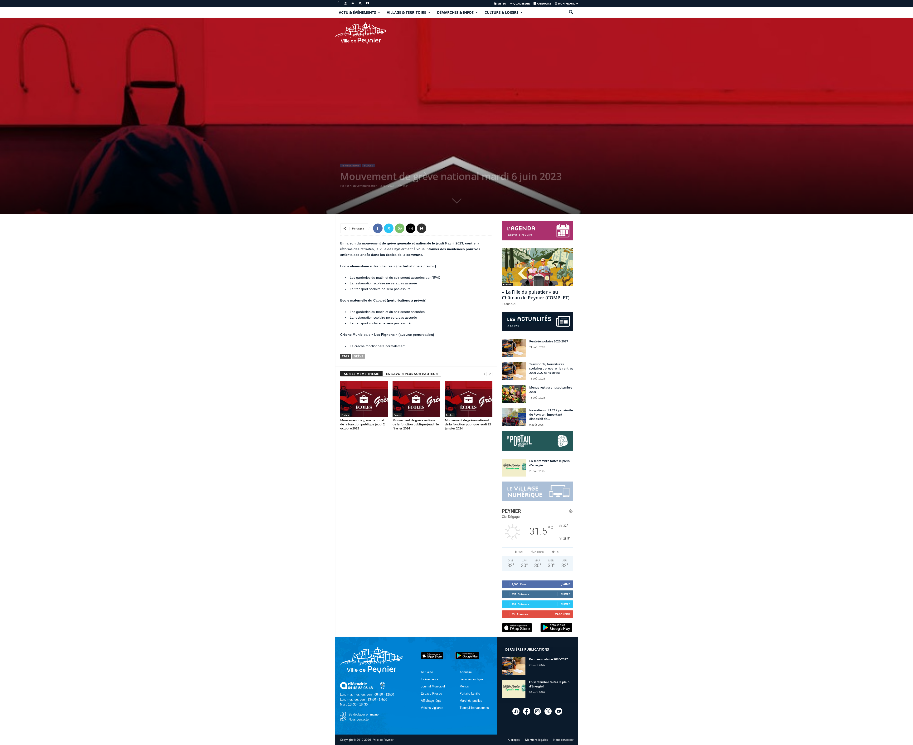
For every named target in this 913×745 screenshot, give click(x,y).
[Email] (410, 228)
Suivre (565, 594)
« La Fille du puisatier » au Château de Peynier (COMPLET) (535, 295)
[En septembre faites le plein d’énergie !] (514, 468)
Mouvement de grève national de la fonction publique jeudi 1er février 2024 (416, 424)
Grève (358, 356)
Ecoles (368, 165)
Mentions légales (536, 740)
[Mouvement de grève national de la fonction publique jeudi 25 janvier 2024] (468, 399)
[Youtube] (367, 3)
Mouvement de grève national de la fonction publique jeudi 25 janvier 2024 (468, 424)
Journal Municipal (433, 686)
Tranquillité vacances (474, 708)
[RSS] (353, 3)
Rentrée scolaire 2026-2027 (548, 341)
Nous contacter (359, 719)
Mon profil (566, 3)
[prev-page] (484, 373)
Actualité (427, 672)
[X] (360, 3)
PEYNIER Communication (361, 185)
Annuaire (543, 3)
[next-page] (490, 373)
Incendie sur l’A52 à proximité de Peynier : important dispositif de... (551, 414)
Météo (501, 3)
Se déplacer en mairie (364, 714)
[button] (571, 12)
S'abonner (562, 614)
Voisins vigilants (432, 708)
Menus (464, 686)
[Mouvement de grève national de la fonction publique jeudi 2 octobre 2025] (364, 399)
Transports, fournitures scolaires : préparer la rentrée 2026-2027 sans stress (551, 368)
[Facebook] (338, 3)
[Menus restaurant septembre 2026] (514, 394)
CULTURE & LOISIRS (501, 12)
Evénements (429, 679)
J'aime (566, 584)
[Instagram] (345, 3)
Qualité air (521, 3)
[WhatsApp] (399, 228)
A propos (514, 740)
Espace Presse (431, 693)
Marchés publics (471, 700)
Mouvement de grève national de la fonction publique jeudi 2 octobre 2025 (362, 424)
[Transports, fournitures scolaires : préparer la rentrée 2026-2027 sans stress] (514, 371)
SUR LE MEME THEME (361, 373)
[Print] (421, 228)
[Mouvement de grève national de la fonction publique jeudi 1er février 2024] (416, 399)
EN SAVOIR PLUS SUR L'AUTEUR (412, 373)
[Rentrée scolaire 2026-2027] (514, 348)
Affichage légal (431, 700)
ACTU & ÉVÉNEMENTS (357, 12)
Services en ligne (471, 679)
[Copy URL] (432, 228)
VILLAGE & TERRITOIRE (406, 12)
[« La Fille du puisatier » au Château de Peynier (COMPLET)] (537, 267)
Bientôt (507, 284)
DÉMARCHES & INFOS (455, 12)
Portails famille (470, 693)
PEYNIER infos (350, 165)
